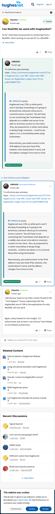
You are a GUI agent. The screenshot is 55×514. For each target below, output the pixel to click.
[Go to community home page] (13, 4)
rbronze (26, 427)
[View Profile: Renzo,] (5, 458)
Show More (9, 42)
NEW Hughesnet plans (17, 387)
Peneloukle (23, 393)
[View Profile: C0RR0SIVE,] (7, 63)
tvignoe (23, 372)
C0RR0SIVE (15, 61)
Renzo (22, 459)
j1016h (22, 438)
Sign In (49, 4)
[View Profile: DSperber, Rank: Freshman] (5, 21)
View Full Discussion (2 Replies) (16, 177)
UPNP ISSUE (15, 445)
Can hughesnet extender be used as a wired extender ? (26, 398)
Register (40, 4)
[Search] (32, 4)
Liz (20, 382)
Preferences (16, 509)
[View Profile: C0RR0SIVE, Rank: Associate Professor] (6, 186)
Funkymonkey (24, 403)
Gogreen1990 (26, 470)
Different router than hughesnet (24, 456)
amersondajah (26, 449)
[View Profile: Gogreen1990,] (5, 468)
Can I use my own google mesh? (23, 434)
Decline (32, 509)
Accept (45, 509)
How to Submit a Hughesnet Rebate (23, 356)
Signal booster (16, 424)
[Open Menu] (51, 12)
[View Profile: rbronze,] (5, 426)
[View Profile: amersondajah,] (5, 447)
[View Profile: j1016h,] (5, 436)
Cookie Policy (22, 500)
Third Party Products (13, 12)
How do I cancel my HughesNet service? (25, 377)
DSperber (14, 20)
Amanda (21, 361)
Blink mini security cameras (22, 466)
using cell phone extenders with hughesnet (27, 366)
